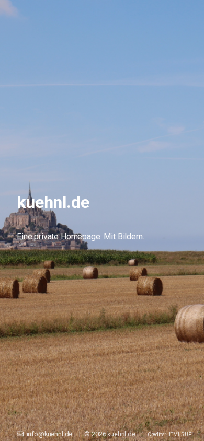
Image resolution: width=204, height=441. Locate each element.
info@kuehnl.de (48, 434)
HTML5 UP (178, 434)
